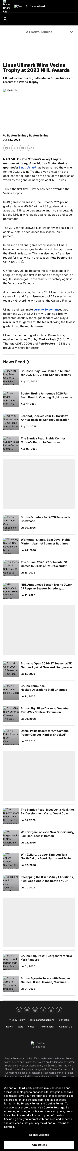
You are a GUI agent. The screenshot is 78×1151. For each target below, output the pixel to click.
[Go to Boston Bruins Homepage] (30, 6)
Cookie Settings (54, 1107)
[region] (39, 1114)
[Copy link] (30, 148)
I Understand (39, 1144)
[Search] (5, 19)
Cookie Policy (55, 1103)
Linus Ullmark (28, 167)
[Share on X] (14, 148)
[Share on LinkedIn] (22, 148)
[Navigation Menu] (72, 19)
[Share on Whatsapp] (6, 148)
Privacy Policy (30, 1103)
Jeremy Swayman (46, 309)
